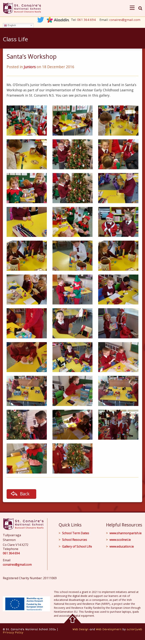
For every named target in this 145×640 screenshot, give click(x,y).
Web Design (80, 629)
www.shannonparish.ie (126, 533)
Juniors (30, 66)
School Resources (74, 540)
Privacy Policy (13, 632)
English (11, 25)
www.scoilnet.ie (120, 540)
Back (24, 494)
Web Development (109, 629)
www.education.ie (122, 546)
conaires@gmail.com (124, 20)
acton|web (134, 629)
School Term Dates (75, 533)
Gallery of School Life (77, 546)
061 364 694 (86, 20)
